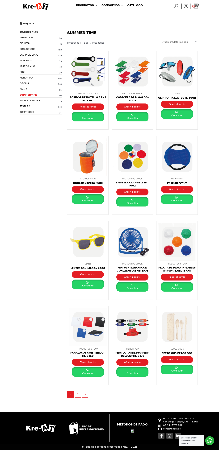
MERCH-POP (27, 77)
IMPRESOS (26, 60)
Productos (85, 5)
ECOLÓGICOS (27, 49)
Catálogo (135, 5)
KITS (22, 72)
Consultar (88, 118)
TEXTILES (25, 106)
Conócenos (110, 5)
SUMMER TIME (28, 94)
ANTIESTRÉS (26, 37)
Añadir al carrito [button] (88, 106)
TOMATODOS (27, 112)
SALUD (23, 89)
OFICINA (24, 83)
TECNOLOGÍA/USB (30, 100)
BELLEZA (24, 43)
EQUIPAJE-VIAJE (29, 54)
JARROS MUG (27, 66)
